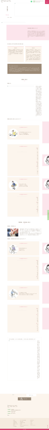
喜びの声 (31, 421)
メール (32, 395)
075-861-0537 (20, 395)
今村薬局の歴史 (15, 422)
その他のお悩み (22, 426)
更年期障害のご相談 (22, 422)
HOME (14, 420)
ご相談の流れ (14, 421)
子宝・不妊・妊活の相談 (23, 420)
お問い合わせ (32, 420)
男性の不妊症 (21, 421)
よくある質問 (14, 426)
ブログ (31, 422)
